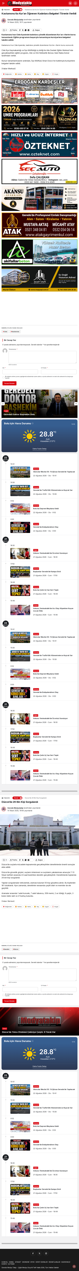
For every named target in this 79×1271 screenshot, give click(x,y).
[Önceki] (3, 403)
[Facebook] (32, 1253)
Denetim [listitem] (6, 949)
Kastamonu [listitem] (15, 331)
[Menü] (4, 3)
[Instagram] (46, 1253)
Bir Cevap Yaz (10, 340)
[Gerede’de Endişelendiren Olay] (39, 526)
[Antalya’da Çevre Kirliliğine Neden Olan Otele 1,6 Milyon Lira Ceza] (39, 404)
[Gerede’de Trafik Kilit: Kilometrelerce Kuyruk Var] (39, 489)
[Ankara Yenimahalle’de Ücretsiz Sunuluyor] (39, 548)
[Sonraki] (75, 403)
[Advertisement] (39, 307)
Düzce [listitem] (15, 949)
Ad (4, 368)
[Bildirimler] (75, 3)
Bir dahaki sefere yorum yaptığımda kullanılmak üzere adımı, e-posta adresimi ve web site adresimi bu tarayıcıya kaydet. (39, 377)
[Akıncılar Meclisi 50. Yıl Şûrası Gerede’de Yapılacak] (39, 467)
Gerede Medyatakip (15, 20)
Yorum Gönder (9, 383)
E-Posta (44, 368)
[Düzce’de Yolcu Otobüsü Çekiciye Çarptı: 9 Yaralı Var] (39, 1021)
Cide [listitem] (5, 331)
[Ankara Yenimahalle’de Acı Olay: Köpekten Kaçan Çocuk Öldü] (39, 608)
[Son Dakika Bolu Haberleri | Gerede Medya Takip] (19, 3)
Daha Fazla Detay (39, 449)
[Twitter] (39, 1253)
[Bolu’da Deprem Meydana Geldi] (39, 507)
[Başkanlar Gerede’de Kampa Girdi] (39, 570)
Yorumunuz (13, 349)
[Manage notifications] (74, 1266)
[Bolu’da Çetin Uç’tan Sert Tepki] (39, 589)
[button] (70, 3)
